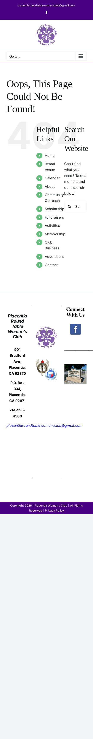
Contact (51, 265)
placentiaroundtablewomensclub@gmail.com (46, 5)
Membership (55, 234)
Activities (52, 225)
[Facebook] (75, 329)
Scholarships (55, 209)
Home (50, 155)
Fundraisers (54, 217)
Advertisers (54, 256)
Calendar (52, 178)
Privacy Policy (54, 510)
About (50, 186)
